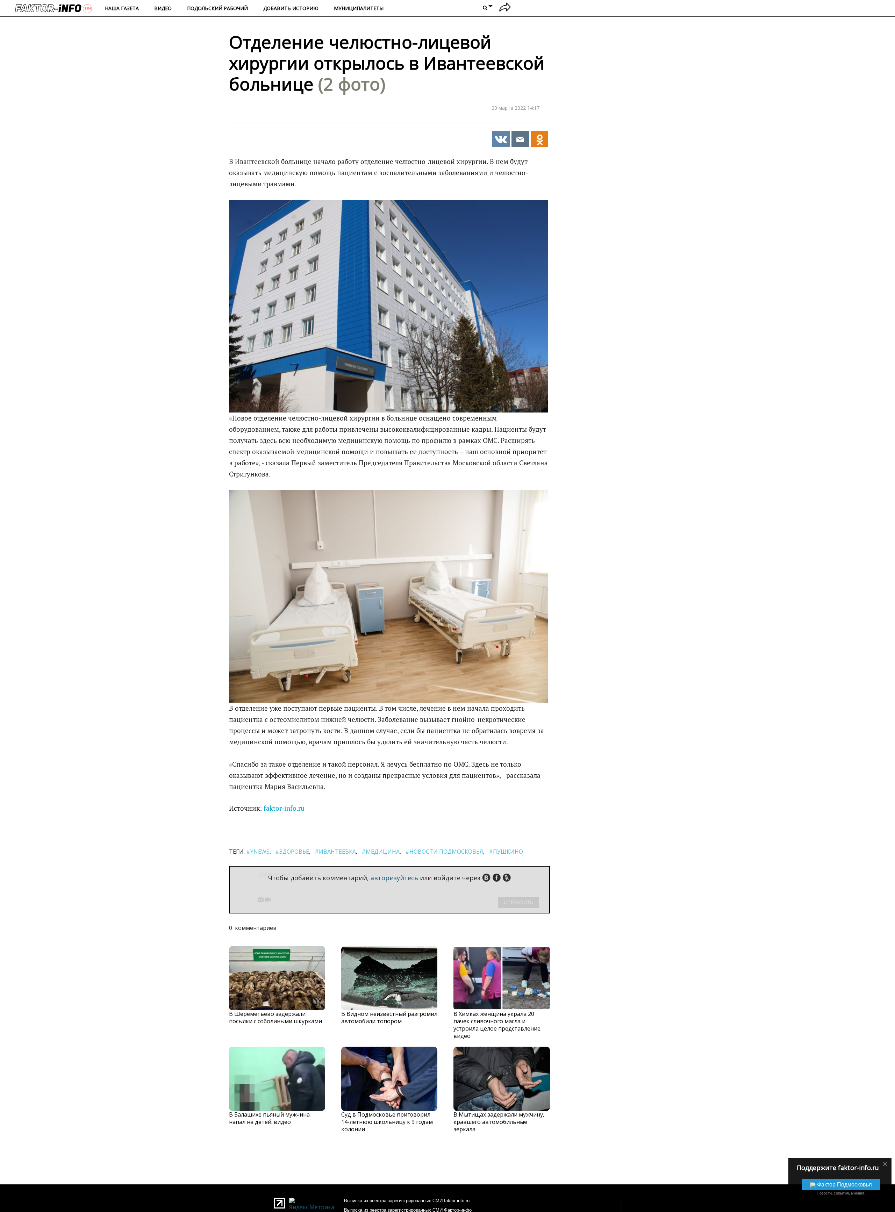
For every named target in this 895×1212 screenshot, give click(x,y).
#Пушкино (506, 851)
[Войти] (505, 8)
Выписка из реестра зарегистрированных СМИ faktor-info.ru (407, 1200)
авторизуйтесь (394, 878)
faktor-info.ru (284, 808)
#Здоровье (292, 851)
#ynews (258, 851)
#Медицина (380, 851)
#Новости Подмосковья (444, 851)
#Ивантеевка (335, 851)
